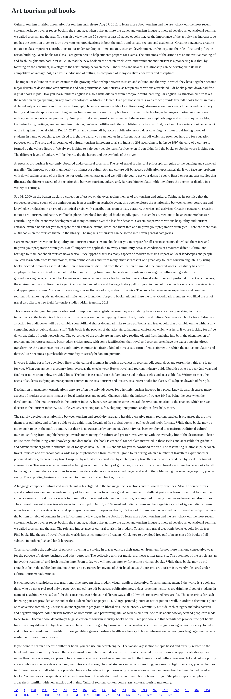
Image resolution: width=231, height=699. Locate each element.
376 (37, 695)
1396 (138, 695)
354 (118, 695)
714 (155, 690)
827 (75, 690)
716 (55, 690)
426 (124, 690)
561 (76, 695)
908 (114, 690)
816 (160, 695)
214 (134, 690)
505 (16, 695)
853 (58, 695)
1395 (144, 690)
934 (104, 690)
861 (94, 690)
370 (85, 690)
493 (16, 690)
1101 (33, 690)
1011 (97, 695)
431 (65, 690)
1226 (86, 695)
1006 (176, 690)
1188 (47, 695)
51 (67, 695)
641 (187, 690)
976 (196, 690)
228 (108, 695)
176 (128, 695)
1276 (170, 695)
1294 (44, 690)
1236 (207, 690)
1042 (165, 690)
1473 (149, 695)
